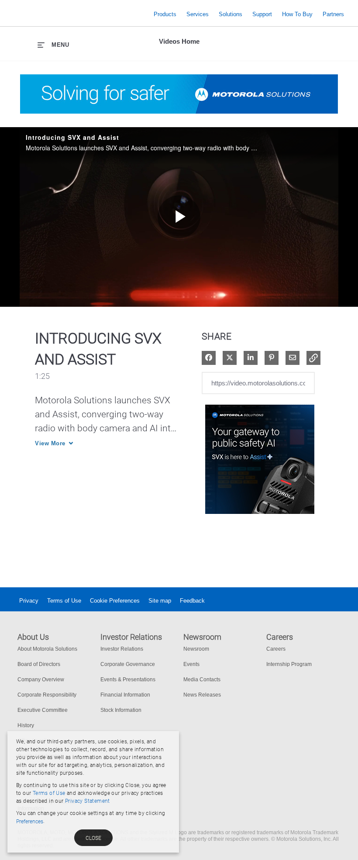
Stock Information (120, 710)
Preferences (29, 821)
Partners (333, 14)
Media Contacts (201, 679)
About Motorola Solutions (47, 649)
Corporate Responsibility (46, 695)
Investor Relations (121, 649)
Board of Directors (38, 664)
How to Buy (297, 14)
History (25, 725)
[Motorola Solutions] (78, 14)
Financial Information (125, 695)
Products (165, 14)
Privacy (28, 600)
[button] (313, 358)
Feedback (192, 600)
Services (197, 14)
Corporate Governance (127, 664)
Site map (159, 600)
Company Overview (40, 679)
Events (191, 664)
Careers (276, 649)
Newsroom (196, 649)
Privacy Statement (87, 801)
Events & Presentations (127, 679)
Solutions (230, 14)
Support (262, 14)
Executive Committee (42, 710)
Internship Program (289, 664)
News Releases (202, 695)
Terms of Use (64, 600)
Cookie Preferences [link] (115, 600)
